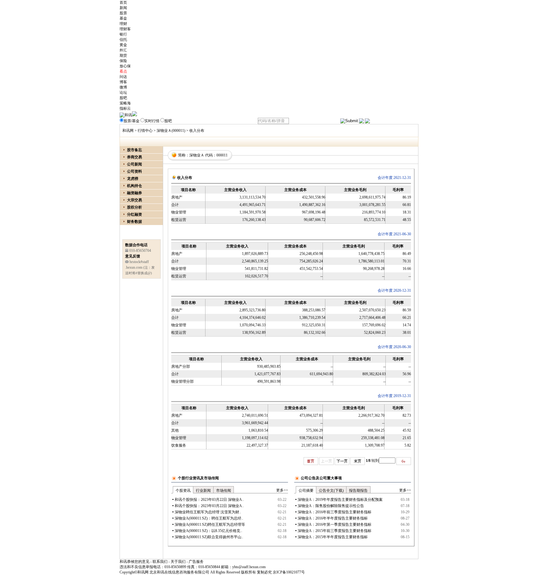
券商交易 (134, 157)
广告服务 (196, 561)
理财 (123, 24)
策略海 (125, 103)
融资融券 (134, 193)
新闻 (123, 8)
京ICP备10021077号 (289, 572)
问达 (123, 76)
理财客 (125, 29)
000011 (222, 155)
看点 (123, 71)
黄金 (123, 45)
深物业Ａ (196, 155)
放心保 (125, 66)
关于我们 (178, 561)
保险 (123, 61)
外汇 (123, 50)
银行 (123, 34)
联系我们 (160, 561)
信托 (123, 39)
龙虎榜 (132, 178)
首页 (123, 2)
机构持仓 (134, 186)
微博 (123, 87)
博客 (123, 82)
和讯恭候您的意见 (134, 561)
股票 (123, 13)
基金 (123, 18)
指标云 (125, 108)
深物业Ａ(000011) (171, 130)
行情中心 (145, 130)
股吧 (123, 98)
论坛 (123, 92)
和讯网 (128, 130)
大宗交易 (134, 200)
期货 (123, 55)
